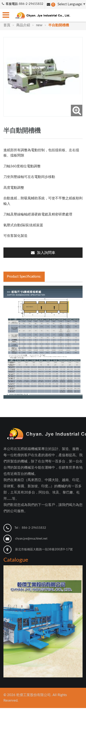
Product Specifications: (24, 276)
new (39, 25)
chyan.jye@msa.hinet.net (31, 538)
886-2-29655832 (31, 4)
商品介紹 (23, 25)
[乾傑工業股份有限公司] (43, 15)
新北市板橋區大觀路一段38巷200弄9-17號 (44, 549)
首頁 (7, 25)
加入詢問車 (46, 253)
